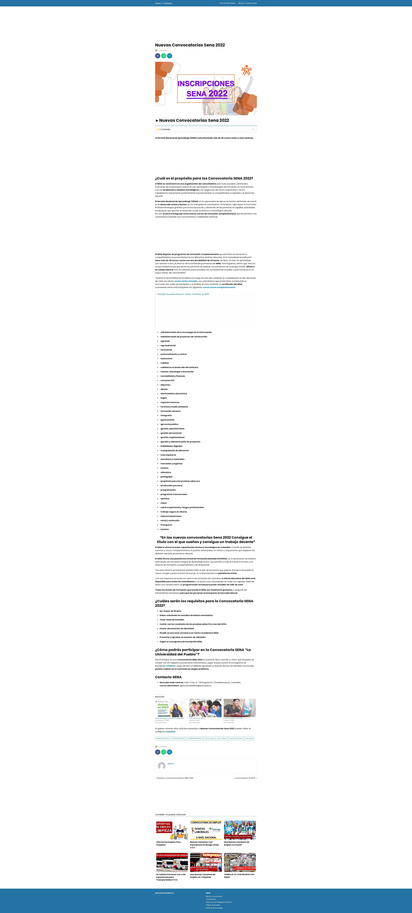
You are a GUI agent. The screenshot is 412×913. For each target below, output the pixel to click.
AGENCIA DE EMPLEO (163, 738)
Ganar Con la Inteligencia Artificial (218, 902)
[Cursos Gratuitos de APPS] (240, 708)
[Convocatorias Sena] (205, 708)
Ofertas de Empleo (227, 3)
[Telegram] (169, 55)
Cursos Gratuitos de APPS (233, 718)
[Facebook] (157, 55)
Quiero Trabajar (163, 3)
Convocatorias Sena (197, 718)
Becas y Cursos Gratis (248, 3)
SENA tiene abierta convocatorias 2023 (169, 718)
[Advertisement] (206, 25)
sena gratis (249, 738)
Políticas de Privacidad (214, 908)
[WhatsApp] (163, 55)
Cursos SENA (221, 738)
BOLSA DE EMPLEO (179, 738)
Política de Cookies (213, 905)
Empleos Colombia (235, 738)
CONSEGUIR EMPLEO (195, 738)
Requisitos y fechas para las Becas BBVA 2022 (175, 778)
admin (171, 763)
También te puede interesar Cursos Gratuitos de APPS (183, 294)
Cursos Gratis (209, 738)
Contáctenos (211, 899)
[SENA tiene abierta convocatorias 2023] (171, 708)
